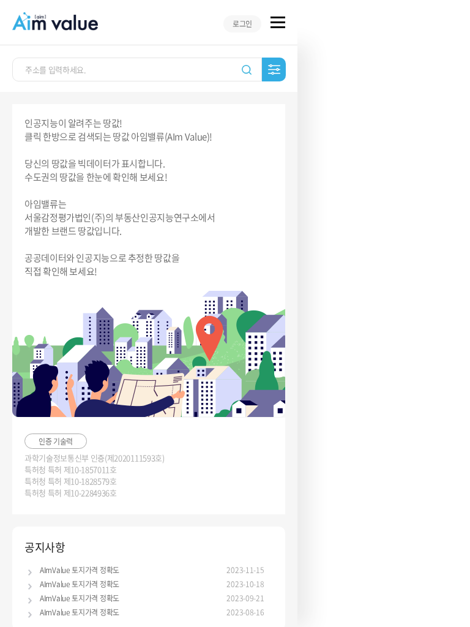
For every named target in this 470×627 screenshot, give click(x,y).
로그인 (242, 23)
